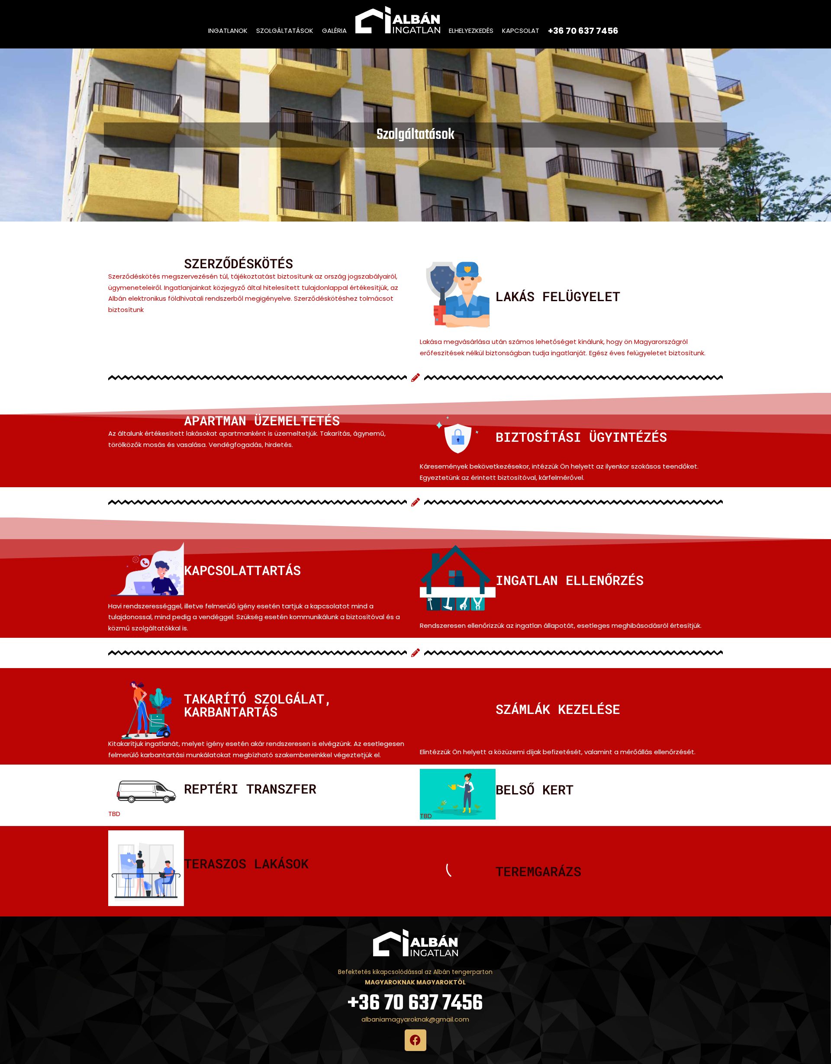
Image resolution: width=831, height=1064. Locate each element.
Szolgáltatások (284, 30)
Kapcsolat (520, 30)
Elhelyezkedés (471, 30)
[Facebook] (415, 1040)
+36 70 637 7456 (415, 1004)
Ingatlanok (228, 30)
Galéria (334, 30)
